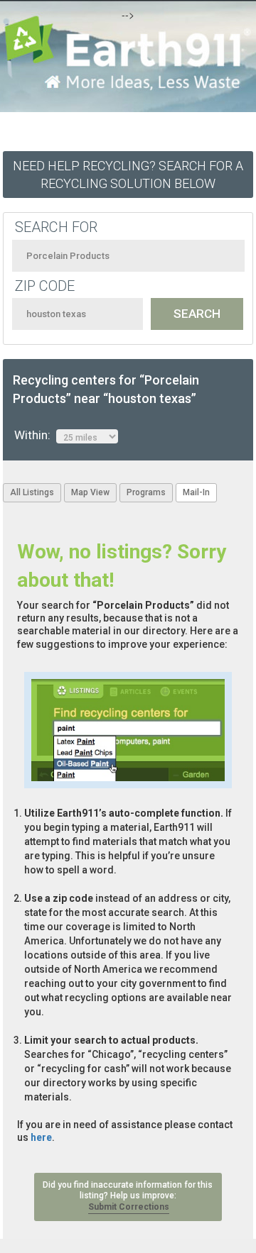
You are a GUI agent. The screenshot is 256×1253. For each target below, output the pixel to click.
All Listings (32, 492)
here (41, 1137)
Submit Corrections (128, 1207)
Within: (35, 435)
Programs (146, 492)
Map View (90, 492)
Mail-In (196, 492)
